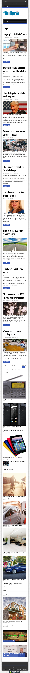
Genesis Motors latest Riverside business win (13, 552)
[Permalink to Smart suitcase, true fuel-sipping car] (6, 466)
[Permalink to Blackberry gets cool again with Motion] (14, 425)
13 (17, 365)
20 (12, 369)
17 (7, 369)
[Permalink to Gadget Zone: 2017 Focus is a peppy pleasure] (14, 578)
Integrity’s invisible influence (15, 34)
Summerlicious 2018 (9, 641)
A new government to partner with (10, 594)
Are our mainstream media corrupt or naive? (14, 133)
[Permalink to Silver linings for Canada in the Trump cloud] (15, 113)
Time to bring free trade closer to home (13, 232)
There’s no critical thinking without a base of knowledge (14, 69)
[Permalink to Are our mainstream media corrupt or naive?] (15, 150)
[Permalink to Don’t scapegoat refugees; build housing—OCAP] (14, 620)
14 (20, 367)
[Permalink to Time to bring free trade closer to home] (15, 250)
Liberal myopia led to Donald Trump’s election (14, 194)
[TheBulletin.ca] (11, 15)
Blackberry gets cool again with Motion (12, 426)
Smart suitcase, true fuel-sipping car (17, 461)
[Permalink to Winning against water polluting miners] (15, 351)
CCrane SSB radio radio (8, 399)
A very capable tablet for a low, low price (12, 457)
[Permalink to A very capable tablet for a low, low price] (14, 456)
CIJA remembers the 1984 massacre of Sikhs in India (13, 296)
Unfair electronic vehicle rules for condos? (12, 525)
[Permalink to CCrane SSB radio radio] (14, 398)
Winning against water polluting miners (12, 332)
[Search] (26, 1)
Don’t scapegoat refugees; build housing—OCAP (14, 621)
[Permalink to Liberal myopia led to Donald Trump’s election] (15, 212)
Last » (19, 369)
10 (12, 365)
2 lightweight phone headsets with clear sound (13, 430)
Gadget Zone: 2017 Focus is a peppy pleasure (13, 579)
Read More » (7, 61)
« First (5, 365)
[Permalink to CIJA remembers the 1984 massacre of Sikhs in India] (15, 314)
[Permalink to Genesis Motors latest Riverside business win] (14, 551)
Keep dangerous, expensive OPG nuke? (12, 625)
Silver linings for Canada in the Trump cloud (14, 94)
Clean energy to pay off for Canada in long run (13, 168)
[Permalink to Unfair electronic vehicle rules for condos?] (14, 524)
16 (4, 369)
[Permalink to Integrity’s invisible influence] (15, 51)
